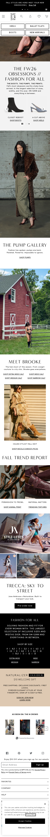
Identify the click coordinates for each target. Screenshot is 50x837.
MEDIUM (14, 662)
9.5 (34, 651)
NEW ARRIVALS (37, 33)
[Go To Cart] (46, 16)
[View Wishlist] (39, 16)
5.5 (25, 649)
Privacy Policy (30, 815)
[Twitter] (31, 754)
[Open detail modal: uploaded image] (25, 727)
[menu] (3, 17)
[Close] (45, 804)
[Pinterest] (19, 754)
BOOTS (12, 33)
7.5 (11, 651)
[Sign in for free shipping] (30, 16)
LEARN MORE (25, 700)
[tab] (22, 9)
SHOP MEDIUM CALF (13, 378)
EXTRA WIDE (14, 658)
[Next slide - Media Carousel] (46, 728)
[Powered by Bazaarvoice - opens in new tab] (25, 738)
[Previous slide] (7, 109)
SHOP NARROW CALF (36, 378)
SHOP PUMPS (25, 258)
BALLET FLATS (37, 26)
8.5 (22, 651)
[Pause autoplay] (46, 9)
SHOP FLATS (13, 120)
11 (23, 653)
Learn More (39, 5)
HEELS (13, 26)
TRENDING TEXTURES (37, 507)
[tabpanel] (25, 4)
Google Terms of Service (17, 772)
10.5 (17, 653)
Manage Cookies (25, 827)
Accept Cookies (25, 821)
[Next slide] (43, 109)
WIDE (35, 658)
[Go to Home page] (13, 17)
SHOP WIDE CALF (36, 374)
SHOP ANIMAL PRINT (12, 507)
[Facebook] (7, 754)
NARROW (35, 662)
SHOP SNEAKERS (36, 120)
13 (35, 653)
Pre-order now (25, 606)
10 (41, 651)
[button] (25, 698)
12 (29, 653)
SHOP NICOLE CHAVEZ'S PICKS (25, 449)
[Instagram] (43, 754)
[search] (21, 18)
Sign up (40, 765)
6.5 (37, 649)
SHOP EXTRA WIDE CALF (13, 374)
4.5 (13, 649)
